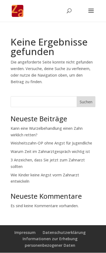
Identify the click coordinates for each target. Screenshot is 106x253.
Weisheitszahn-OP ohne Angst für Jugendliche (51, 143)
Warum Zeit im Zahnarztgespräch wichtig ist (50, 151)
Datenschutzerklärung (64, 232)
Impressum (25, 232)
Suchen (86, 101)
